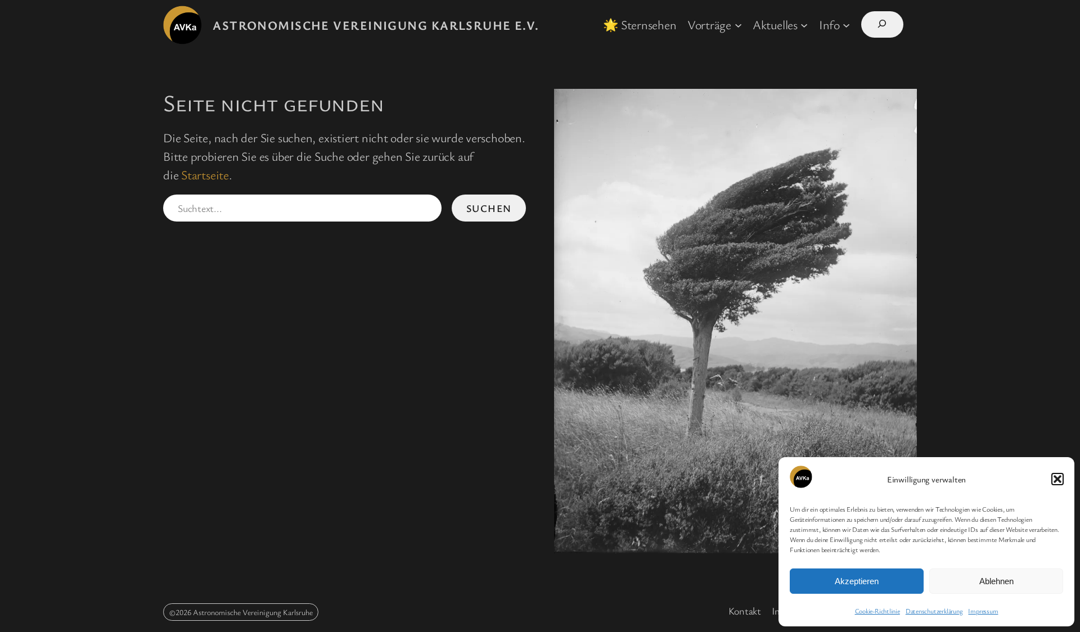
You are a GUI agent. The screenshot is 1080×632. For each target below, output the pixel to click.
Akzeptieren (857, 581)
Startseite (205, 174)
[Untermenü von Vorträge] (738, 24)
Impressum (983, 610)
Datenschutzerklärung (934, 610)
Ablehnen (996, 581)
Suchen (489, 208)
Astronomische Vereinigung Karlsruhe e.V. (376, 25)
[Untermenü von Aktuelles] (804, 24)
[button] (1057, 479)
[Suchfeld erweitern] (882, 24)
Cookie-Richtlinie (877, 610)
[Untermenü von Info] (846, 24)
